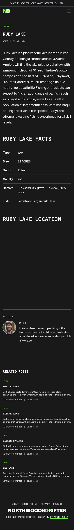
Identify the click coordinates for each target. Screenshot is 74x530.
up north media (59, 517)
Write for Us (29, 504)
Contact (57, 504)
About (15, 504)
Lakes (6, 26)
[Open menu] (69, 11)
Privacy (45, 504)
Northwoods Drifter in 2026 (47, 3)
